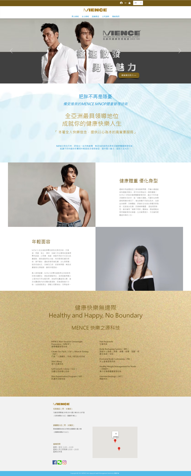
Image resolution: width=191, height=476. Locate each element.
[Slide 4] (98, 78)
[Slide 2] (94, 78)
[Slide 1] (92, 78)
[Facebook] (55, 462)
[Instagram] (64, 462)
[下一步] (180, 51)
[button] (130, 3)
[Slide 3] (96, 78)
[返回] (11, 51)
